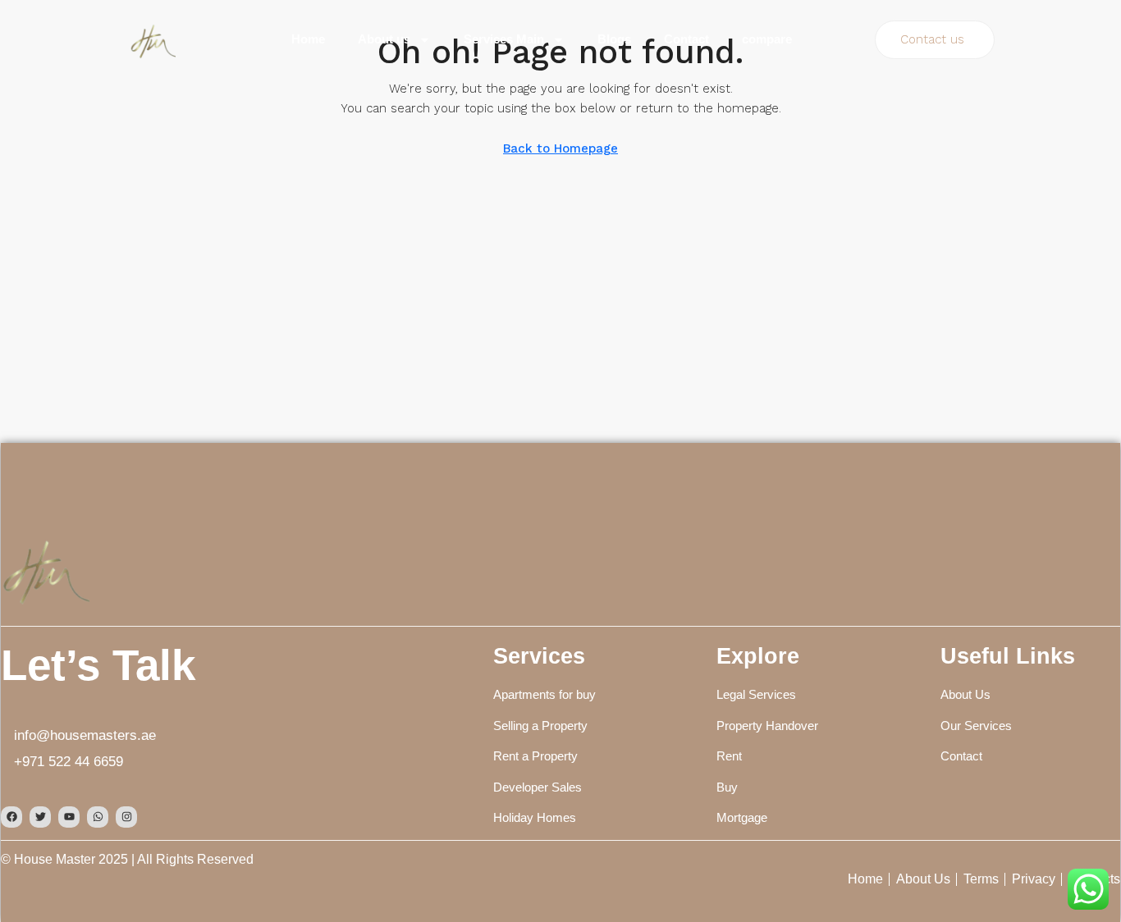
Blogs (614, 39)
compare (767, 39)
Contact (686, 39)
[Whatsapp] (97, 817)
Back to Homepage (560, 148)
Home (308, 39)
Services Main (504, 39)
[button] (935, 40)
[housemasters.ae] (45, 569)
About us (384, 39)
